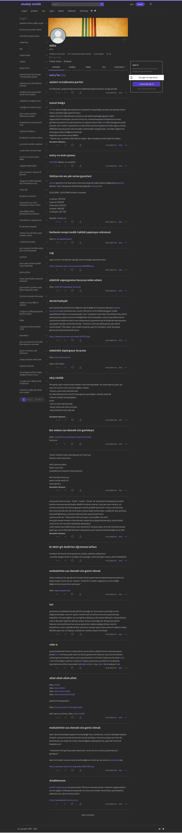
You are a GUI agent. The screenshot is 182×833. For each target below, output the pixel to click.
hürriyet (95, 186)
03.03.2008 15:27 (111, 634)
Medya (72, 67)
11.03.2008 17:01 (111, 145)
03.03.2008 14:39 (111, 668)
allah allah (59, 688)
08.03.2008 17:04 (111, 243)
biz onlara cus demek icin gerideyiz (71, 430)
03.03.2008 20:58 (111, 444)
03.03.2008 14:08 (111, 770)
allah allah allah (61, 691)
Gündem (34, 11)
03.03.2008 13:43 (111, 804)
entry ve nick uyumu (62, 155)
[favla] (72, 92)
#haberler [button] (72, 11)
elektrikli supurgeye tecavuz (67, 286)
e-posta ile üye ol (146, 84)
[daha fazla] (151, 4)
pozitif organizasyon (58, 787)
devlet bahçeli (58, 301)
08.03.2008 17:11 (111, 222)
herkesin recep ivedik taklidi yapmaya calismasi (80, 232)
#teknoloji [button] (84, 11)
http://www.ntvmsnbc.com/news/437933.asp (69, 336)
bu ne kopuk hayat (62, 239)
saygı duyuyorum (61, 590)
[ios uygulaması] (95, 11)
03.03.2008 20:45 (111, 537)
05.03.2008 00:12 (111, 291)
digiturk (85, 664)
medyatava (61, 218)
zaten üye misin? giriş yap (146, 89)
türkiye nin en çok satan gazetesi (70, 176)
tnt (51, 604)
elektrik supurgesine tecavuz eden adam (75, 280)
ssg (51, 253)
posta (121, 182)
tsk (50, 109)
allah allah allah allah (62, 678)
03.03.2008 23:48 (111, 420)
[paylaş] (80, 92)
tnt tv (57, 654)
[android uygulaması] (92, 11)
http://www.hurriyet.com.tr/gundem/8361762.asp (71, 766)
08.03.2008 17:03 (111, 270)
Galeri (52, 11)
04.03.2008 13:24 (111, 368)
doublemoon (57, 780)
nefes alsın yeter (61, 357)
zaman (52, 182)
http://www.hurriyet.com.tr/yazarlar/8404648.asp (71, 266)
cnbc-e (53, 644)
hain (104, 122)
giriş (132, 4)
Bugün (24, 11)
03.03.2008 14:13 (111, 717)
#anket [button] (61, 11)
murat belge (57, 103)
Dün (43, 11)
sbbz (121, 92)
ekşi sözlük (56, 378)
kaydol (140, 4)
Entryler (56, 67)
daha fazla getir (88, 815)
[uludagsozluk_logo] (31, 4)
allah (56, 684)
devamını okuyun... (58, 142)
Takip (88, 67)
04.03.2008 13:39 (111, 340)
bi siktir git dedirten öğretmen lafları (73, 547)
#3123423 (53, 162)
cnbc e (101, 664)
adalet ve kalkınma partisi (66, 82)
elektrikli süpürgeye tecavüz (67, 350)
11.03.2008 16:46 (111, 166)
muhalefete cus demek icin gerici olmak (72, 437)
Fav (104, 67)
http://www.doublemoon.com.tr (63, 800)
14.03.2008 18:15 (111, 93)
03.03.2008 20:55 (111, 490)
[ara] (102, 4)
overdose (114, 760)
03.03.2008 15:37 (111, 594)
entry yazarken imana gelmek (67, 707)
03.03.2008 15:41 (111, 561)
